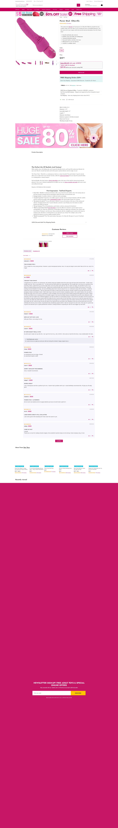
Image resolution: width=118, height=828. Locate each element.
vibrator (71, 26)
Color (61, 47)
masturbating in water (55, 199)
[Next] (57, 62)
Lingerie (61, 9)
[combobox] (56, 5)
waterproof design (64, 175)
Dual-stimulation (52, 207)
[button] (88, 271)
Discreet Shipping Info (98, 1)
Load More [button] (59, 440)
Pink (62, 50)
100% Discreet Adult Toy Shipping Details (43, 222)
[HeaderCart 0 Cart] (101, 5)
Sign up (91, 1)
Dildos (23, 9)
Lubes (72, 9)
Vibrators (17, 9)
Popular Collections (46, 9)
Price (61, 55)
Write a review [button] (70, 233)
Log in (87, 1)
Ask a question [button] (69, 236)
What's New (79, 9)
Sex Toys (65, 17)
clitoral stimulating (53, 180)
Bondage (67, 9)
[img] (27, 259)
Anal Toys (55, 9)
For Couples (36, 9)
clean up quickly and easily (71, 182)
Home (61, 17)
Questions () (36, 251)
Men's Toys (29, 9)
